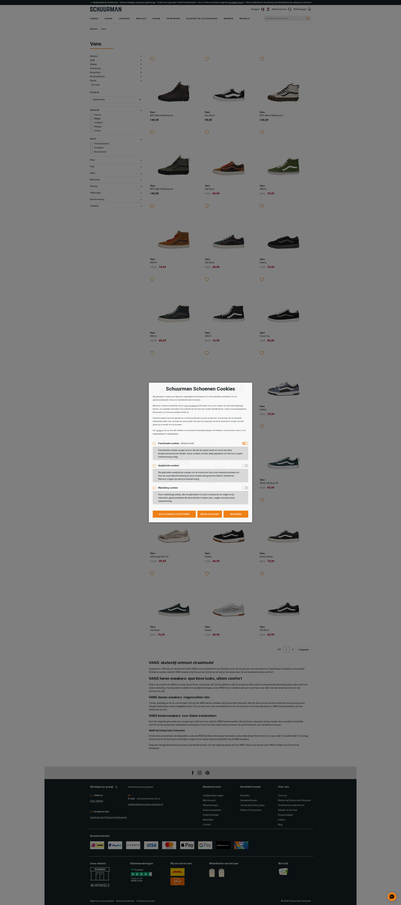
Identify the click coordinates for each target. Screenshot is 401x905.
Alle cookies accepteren (174, 514)
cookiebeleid (172, 434)
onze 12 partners (191, 406)
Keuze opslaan (209, 514)
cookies (159, 430)
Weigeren (236, 514)
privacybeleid (158, 434)
